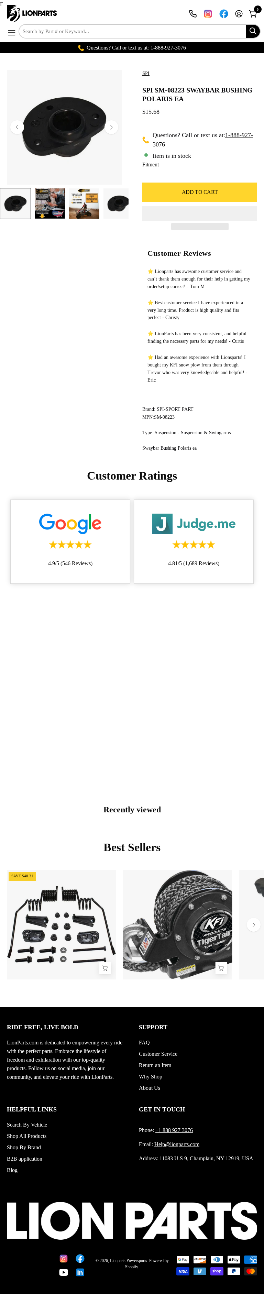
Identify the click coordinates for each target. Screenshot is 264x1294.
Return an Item (155, 1065)
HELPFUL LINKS (32, 1109)
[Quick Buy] (221, 968)
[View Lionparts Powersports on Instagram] (208, 14)
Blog (12, 1170)
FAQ (144, 1042)
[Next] (111, 127)
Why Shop (150, 1076)
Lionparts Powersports (128, 1260)
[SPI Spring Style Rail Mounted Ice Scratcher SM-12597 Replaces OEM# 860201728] (105, 968)
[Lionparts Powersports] (32, 13)
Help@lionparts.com (176, 1144)
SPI (146, 73)
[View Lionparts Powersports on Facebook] (224, 14)
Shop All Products (26, 1136)
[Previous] (17, 127)
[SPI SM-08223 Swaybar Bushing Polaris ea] (15, 203)
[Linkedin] (78, 1272)
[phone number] (193, 14)
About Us (149, 1088)
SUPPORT (153, 1027)
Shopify (131, 1266)
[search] (253, 31)
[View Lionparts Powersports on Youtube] (62, 1272)
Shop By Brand (24, 1147)
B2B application (24, 1159)
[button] (199, 213)
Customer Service (158, 1054)
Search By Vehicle (27, 1125)
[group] (132, 930)
